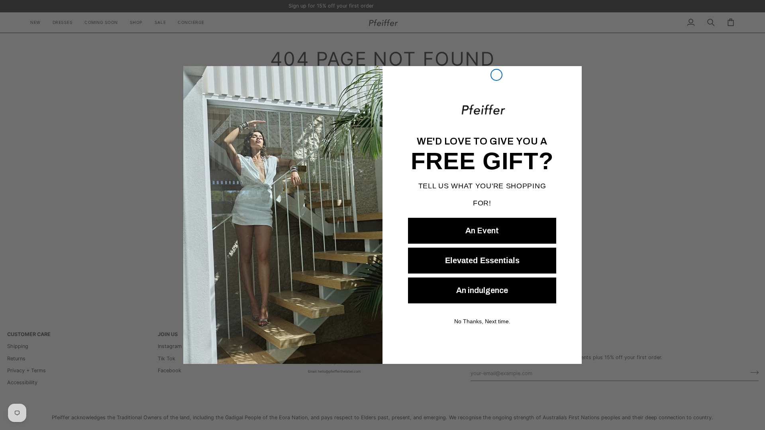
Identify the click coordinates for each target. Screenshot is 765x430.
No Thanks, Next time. (482, 321)
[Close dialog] (496, 74)
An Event (482, 230)
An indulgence (482, 290)
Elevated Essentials (482, 260)
